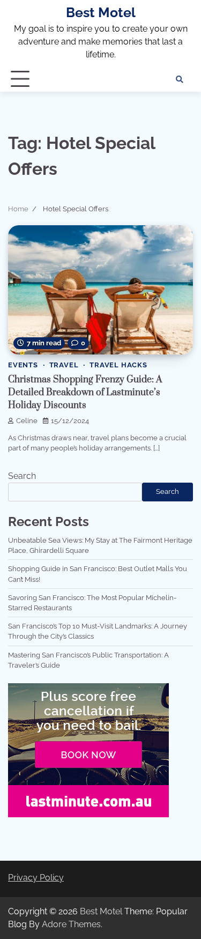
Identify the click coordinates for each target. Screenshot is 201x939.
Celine (27, 421)
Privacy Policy (36, 878)
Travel (64, 365)
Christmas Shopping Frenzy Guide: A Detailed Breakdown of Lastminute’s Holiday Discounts (85, 392)
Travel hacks (118, 365)
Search (22, 476)
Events (23, 365)
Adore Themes (71, 924)
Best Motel (101, 12)
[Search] (180, 79)
